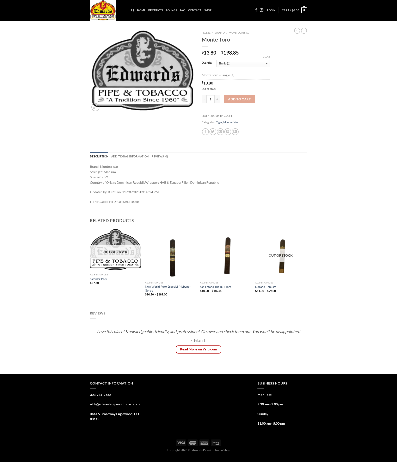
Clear (266, 56)
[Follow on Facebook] (256, 10)
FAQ (182, 10)
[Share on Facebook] (205, 131)
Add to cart (239, 99)
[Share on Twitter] (212, 131)
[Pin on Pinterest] (227, 131)
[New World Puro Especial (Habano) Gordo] (170, 253)
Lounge (171, 10)
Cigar (219, 122)
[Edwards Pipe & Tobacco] (107, 10)
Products (155, 10)
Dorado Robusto (265, 286)
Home (141, 10)
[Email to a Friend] (220, 131)
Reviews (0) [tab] (160, 156)
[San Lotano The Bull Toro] (225, 253)
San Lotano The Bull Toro (216, 286)
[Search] (132, 10)
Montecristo (239, 32)
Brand (219, 32)
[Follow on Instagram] (261, 10)
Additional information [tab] (130, 156)
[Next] (306, 266)
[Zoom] (95, 107)
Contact (194, 10)
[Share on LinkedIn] (235, 131)
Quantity (207, 62)
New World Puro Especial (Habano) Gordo (167, 288)
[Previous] (90, 266)
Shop (208, 10)
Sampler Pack (98, 279)
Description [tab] (99, 156)
